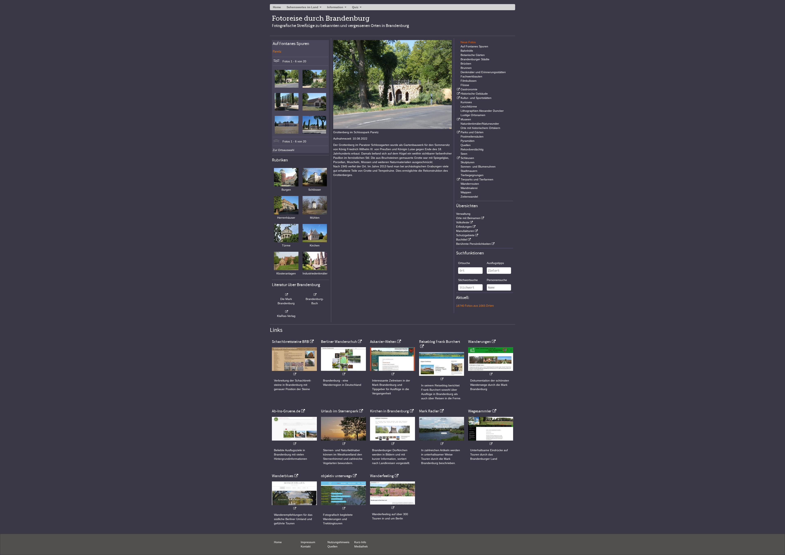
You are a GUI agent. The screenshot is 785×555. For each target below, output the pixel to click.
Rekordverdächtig (472, 149)
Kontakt (306, 546)
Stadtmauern (469, 170)
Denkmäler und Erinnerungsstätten (483, 72)
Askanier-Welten (383, 341)
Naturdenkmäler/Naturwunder (480, 123)
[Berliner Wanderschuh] (343, 372)
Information (335, 7)
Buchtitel (461, 239)
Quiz (355, 7)
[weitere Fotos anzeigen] (276, 61)
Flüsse (465, 85)
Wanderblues (282, 475)
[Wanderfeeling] (392, 505)
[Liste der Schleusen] (458, 158)
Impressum (308, 542)
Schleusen (467, 158)
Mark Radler (429, 411)
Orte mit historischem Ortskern (480, 128)
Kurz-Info (360, 542)
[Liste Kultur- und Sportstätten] (458, 98)
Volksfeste (462, 222)
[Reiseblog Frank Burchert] (441, 377)
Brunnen (466, 67)
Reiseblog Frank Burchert (439, 341)
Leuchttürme (469, 106)
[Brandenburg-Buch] (315, 294)
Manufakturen (465, 231)
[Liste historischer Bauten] (458, 93)
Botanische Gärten (473, 55)
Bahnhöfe (467, 50)
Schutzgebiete (465, 235)
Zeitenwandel (469, 196)
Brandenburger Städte (475, 59)
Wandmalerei (469, 188)
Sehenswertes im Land (302, 7)
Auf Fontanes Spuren (474, 46)
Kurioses (466, 102)
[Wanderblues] (294, 506)
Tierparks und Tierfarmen (477, 179)
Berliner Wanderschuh (339, 341)
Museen (466, 119)
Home (277, 7)
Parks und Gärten (472, 132)
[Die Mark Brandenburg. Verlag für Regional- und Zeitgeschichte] (286, 294)
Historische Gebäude (474, 93)
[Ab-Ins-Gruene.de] (294, 441)
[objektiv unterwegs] (343, 506)
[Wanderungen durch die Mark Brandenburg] (490, 372)
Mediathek (361, 546)
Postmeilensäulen (472, 136)
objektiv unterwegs (336, 475)
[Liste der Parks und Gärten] (458, 132)
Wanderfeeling (382, 475)
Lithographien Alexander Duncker (482, 110)
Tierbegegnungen (472, 175)
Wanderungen (479, 341)
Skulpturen (467, 162)
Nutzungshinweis (338, 542)
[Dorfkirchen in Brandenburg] (392, 441)
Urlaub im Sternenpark (339, 411)
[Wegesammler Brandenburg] (490, 441)
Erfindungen (464, 226)
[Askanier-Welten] (392, 372)
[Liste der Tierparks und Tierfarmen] (458, 179)
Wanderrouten (470, 183)
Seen (464, 153)
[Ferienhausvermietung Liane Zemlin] (343, 441)
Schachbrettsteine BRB (290, 341)
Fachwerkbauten (471, 76)
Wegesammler (479, 411)
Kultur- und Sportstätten (476, 98)
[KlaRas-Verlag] (286, 311)
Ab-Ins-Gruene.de (286, 411)
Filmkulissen (469, 80)
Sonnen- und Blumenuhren (478, 166)
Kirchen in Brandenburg (389, 411)
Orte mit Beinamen (468, 218)
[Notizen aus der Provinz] (441, 441)
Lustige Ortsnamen (473, 115)
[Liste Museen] (458, 119)
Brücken (466, 63)
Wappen (466, 192)
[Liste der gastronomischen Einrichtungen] (458, 89)
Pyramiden (467, 140)
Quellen (466, 145)
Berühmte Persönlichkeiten (473, 243)
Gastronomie (469, 89)
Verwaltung (463, 213)
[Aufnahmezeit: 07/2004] (286, 86)
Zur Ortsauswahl (283, 150)
